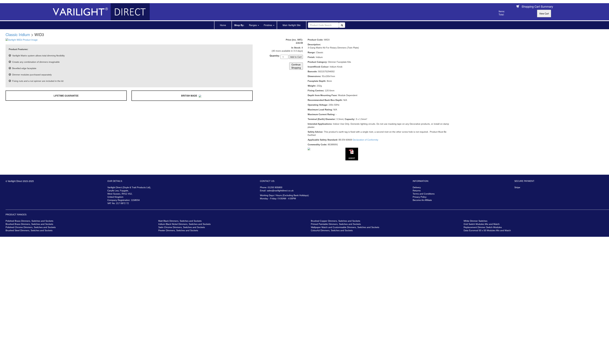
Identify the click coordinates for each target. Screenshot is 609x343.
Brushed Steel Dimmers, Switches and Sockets (29, 230)
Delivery (417, 187)
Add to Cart (296, 56)
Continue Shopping (296, 66)
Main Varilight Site (292, 25)
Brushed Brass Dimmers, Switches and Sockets (29, 224)
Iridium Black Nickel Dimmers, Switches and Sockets (184, 224)
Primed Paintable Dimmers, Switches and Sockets (336, 224)
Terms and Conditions (424, 193)
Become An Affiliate (422, 200)
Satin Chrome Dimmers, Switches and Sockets (181, 227)
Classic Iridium (18, 34)
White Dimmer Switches (475, 221)
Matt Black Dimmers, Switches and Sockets (180, 221)
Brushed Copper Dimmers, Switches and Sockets (335, 221)
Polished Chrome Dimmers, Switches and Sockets (31, 227)
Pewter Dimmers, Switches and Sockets (178, 230)
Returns (417, 190)
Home (223, 25)
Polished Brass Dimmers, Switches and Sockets (29, 221)
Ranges (253, 25)
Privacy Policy (419, 197)
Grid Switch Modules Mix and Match (482, 224)
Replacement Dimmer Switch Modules (483, 227)
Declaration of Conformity (365, 139)
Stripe (517, 187)
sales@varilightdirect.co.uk (280, 190)
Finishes (268, 25)
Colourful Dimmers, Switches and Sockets (332, 230)
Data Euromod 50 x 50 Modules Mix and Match (487, 230)
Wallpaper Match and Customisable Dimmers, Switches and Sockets (345, 227)
